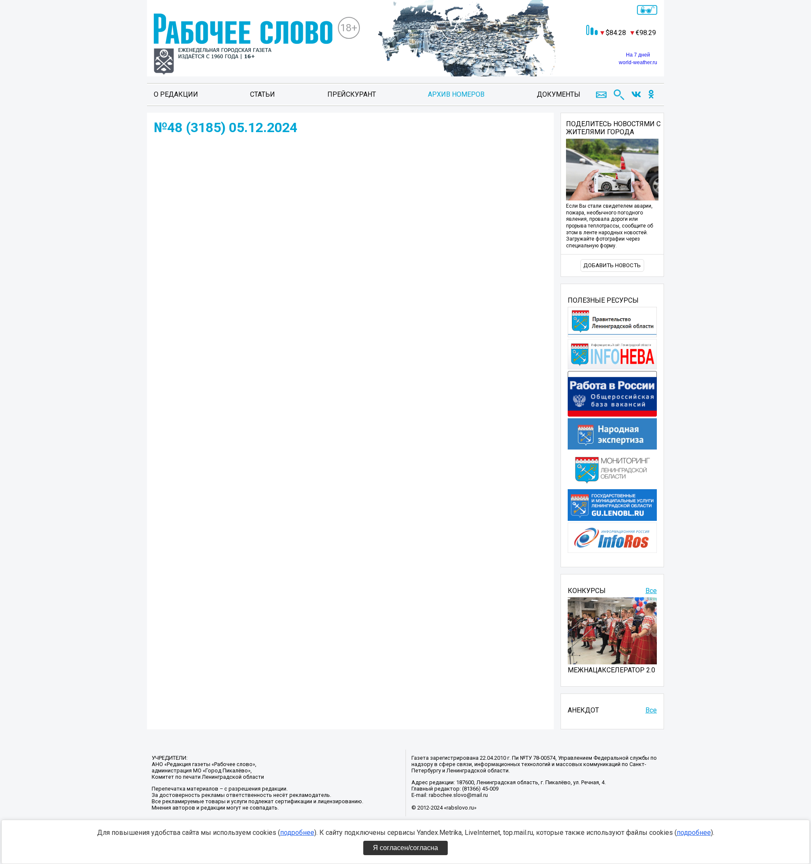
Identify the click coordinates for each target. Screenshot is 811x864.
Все (651, 591)
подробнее (297, 833)
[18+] (243, 45)
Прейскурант (351, 94)
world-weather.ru (638, 62)
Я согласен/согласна (405, 847)
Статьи (262, 94)
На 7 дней (638, 55)
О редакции (176, 94)
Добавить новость (612, 265)
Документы (558, 94)
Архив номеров (456, 94)
